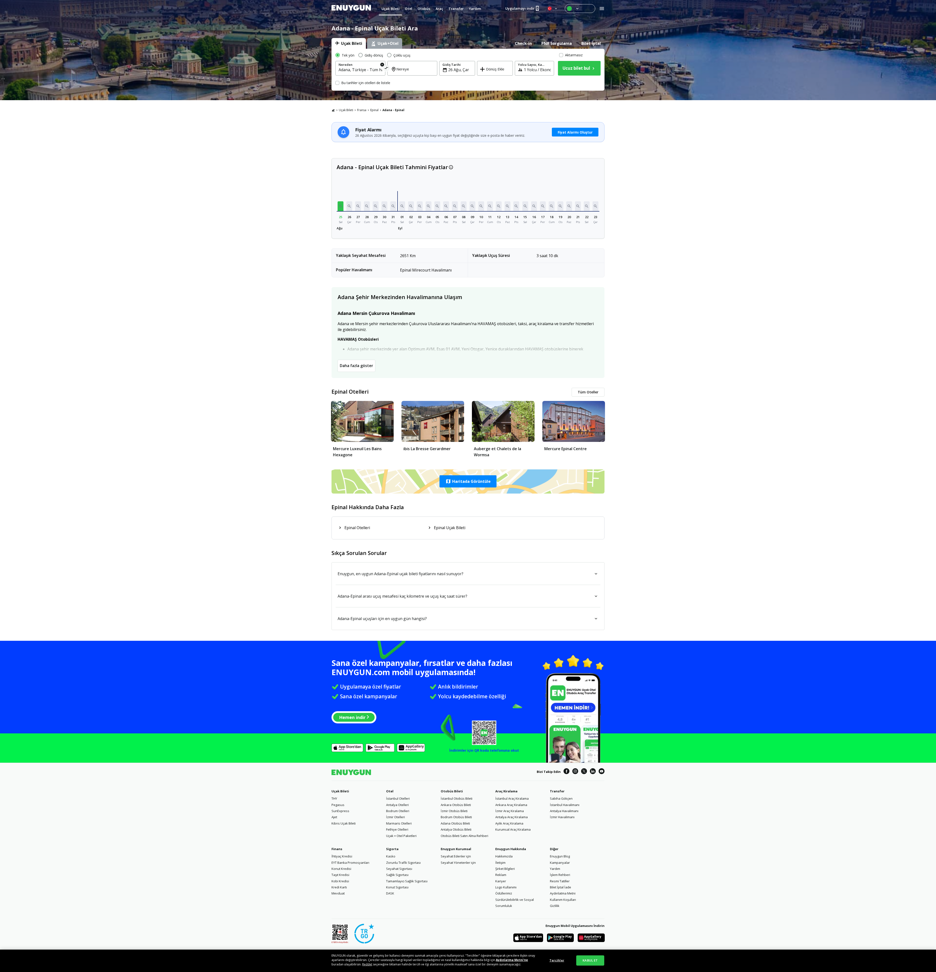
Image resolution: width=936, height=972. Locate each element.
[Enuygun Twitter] (584, 772)
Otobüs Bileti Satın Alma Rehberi (464, 836)
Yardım (555, 868)
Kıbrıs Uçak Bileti (344, 823)
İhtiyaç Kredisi (342, 856)
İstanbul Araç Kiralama (512, 798)
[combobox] (360, 69)
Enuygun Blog (560, 856)
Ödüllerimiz (503, 893)
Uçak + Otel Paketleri (401, 836)
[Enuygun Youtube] (601, 772)
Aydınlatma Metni (562, 893)
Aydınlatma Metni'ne (512, 960)
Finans (337, 849)
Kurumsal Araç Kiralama (513, 829)
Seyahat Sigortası (399, 868)
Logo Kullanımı (506, 887)
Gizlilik (554, 906)
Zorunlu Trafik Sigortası (403, 862)
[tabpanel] (468, 70)
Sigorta (392, 849)
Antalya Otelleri (397, 805)
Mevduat (338, 893)
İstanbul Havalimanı (564, 805)
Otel (389, 791)
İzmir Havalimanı (562, 817)
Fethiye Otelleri (397, 829)
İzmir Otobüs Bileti (454, 811)
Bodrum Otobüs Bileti (456, 817)
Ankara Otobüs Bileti (456, 805)
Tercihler (556, 960)
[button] (340, 206)
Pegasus (338, 805)
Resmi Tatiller (560, 881)
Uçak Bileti (346, 110)
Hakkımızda (504, 856)
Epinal (374, 110)
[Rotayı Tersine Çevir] (386, 69)
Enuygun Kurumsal (456, 849)
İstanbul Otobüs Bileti (456, 798)
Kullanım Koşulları (563, 899)
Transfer (557, 791)
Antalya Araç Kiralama (511, 817)
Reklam (500, 875)
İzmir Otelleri (395, 817)
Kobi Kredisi (340, 881)
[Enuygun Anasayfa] (351, 8)
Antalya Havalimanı (564, 811)
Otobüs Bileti (452, 791)
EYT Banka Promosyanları (350, 862)
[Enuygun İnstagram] (575, 772)
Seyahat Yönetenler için (458, 862)
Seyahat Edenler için (456, 856)
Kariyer (500, 881)
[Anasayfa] (333, 110)
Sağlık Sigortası (397, 875)
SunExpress (340, 811)
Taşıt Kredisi (340, 875)
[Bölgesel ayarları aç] (553, 8)
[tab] (349, 43)
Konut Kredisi (341, 868)
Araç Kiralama (506, 791)
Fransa (361, 110)
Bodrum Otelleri (397, 811)
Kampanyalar (560, 862)
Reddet (367, 964)
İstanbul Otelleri (398, 798)
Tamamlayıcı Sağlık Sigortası (407, 881)
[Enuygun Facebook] (566, 772)
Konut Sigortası (397, 887)
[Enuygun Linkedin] (593, 772)
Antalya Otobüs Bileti (456, 829)
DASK (390, 893)
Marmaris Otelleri (399, 823)
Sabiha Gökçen (561, 798)
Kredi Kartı (339, 887)
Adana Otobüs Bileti (455, 823)
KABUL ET (590, 960)
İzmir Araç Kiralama (509, 811)
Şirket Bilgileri (505, 868)
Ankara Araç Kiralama (511, 805)
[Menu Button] (580, 8)
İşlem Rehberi (560, 875)
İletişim (500, 862)
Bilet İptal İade (560, 887)
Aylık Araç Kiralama (509, 823)
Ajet (334, 817)
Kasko (390, 856)
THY (334, 798)
